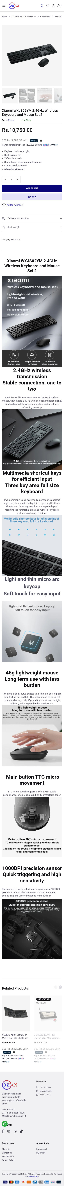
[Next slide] (60, 987)
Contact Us (7, 1153)
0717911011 (45, 1087)
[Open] (4, 6)
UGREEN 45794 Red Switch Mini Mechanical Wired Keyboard (46, 1036)
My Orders (41, 1153)
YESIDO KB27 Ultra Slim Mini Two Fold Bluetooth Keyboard (15, 1036)
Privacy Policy (8, 1160)
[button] (58, 29)
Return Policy (8, 1156)
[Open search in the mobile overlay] (42, 5)
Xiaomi (11, 120)
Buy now (31, 196)
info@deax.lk (46, 1091)
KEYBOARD (45, 16)
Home (4, 16)
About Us (6, 1149)
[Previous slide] (55, 987)
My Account (41, 1149)
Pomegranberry (33, 1176)
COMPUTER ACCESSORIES (24, 16)
